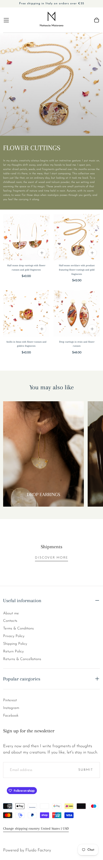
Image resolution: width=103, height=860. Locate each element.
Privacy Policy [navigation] (13, 636)
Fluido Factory (38, 850)
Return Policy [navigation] (13, 651)
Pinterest (10, 700)
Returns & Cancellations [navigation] (22, 659)
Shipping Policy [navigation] (15, 644)
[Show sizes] (41, 252)
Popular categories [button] (21, 679)
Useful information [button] (22, 600)
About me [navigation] (11, 613)
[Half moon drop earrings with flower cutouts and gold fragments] (26, 237)
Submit (85, 769)
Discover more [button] (51, 557)
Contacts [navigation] (10, 621)
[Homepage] (51, 19)
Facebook (10, 716)
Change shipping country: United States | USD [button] (36, 828)
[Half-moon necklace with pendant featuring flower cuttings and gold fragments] (77, 237)
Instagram (11, 708)
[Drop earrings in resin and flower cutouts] (77, 313)
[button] (6, 20)
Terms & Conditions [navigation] (18, 628)
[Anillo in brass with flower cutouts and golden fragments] (26, 313)
